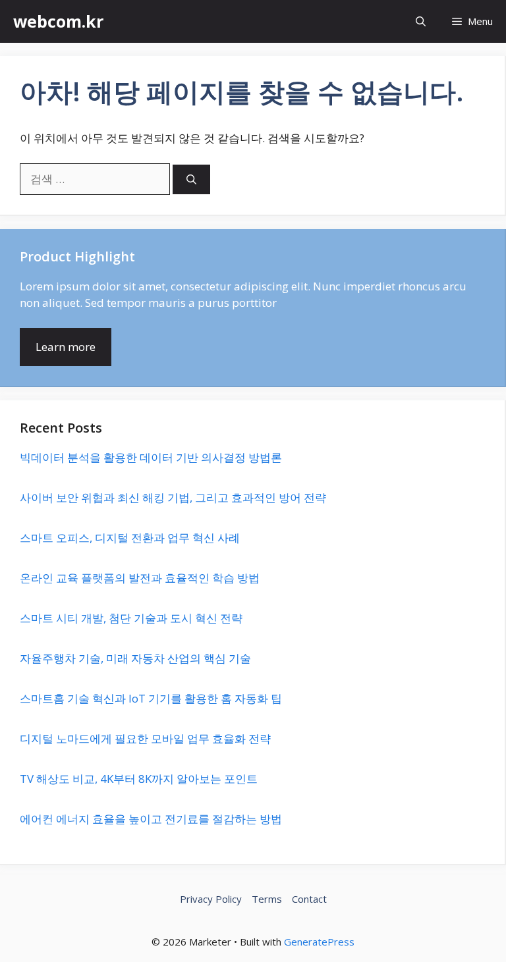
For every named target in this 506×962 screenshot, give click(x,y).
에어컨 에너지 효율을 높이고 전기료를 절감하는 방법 (151, 818)
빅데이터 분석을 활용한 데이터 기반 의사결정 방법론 (151, 457)
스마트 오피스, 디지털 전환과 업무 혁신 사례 (130, 537)
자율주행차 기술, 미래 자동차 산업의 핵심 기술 (135, 658)
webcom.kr (58, 21)
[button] (421, 21)
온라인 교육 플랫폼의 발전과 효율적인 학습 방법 (140, 577)
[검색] (191, 179)
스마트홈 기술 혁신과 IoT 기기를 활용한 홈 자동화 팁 (151, 698)
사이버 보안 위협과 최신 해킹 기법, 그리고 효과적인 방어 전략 (173, 497)
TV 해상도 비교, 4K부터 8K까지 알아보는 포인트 (139, 778)
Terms (267, 898)
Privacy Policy (211, 898)
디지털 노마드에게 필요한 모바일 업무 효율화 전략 (145, 738)
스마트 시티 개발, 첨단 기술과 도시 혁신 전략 (131, 618)
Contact (309, 898)
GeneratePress (319, 941)
